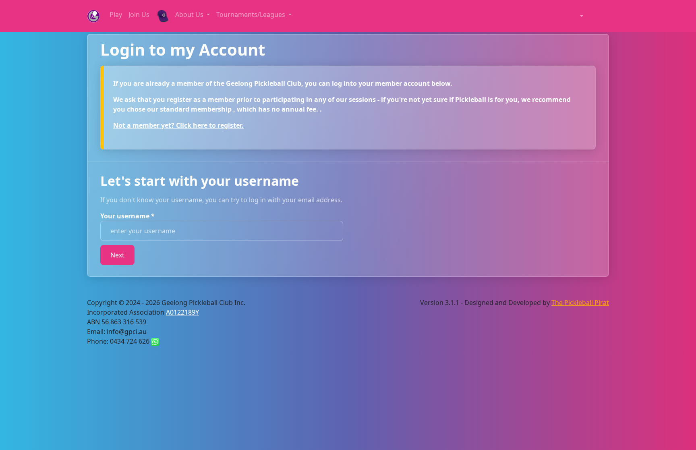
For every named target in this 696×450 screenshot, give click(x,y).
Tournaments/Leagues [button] (251, 14)
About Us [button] (190, 14)
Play (116, 14)
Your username (127, 216)
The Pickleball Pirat (580, 302)
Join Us (138, 14)
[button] (577, 16)
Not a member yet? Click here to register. (178, 125)
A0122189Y (182, 312)
